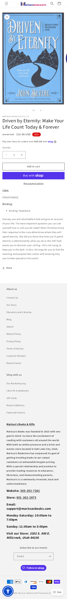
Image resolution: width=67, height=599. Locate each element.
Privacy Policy (14, 341)
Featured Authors (16, 412)
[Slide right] (40, 110)
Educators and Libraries (19, 312)
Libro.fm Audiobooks (18, 390)
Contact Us (12, 297)
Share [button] (9, 267)
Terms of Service (15, 348)
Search (10, 326)
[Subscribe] (49, 556)
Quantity (6, 147)
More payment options (34, 183)
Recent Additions (16, 405)
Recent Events (14, 363)
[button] (6, 3)
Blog (9, 319)
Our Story (11, 304)
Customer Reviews (16, 355)
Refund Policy (14, 333)
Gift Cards (12, 398)
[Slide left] (26, 110)
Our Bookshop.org (16, 383)
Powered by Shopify (47, 593)
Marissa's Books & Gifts (28, 593)
